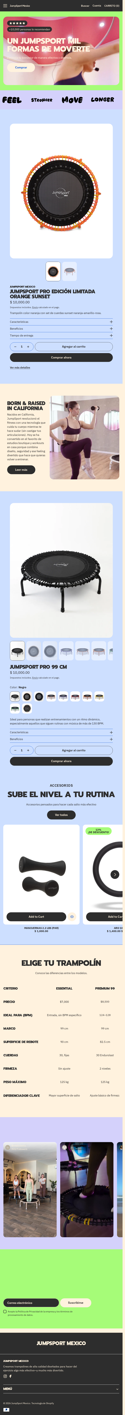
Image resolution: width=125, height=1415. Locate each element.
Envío (35, 307)
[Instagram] (5, 1376)
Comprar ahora (61, 357)
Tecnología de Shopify (42, 1403)
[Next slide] (115, 874)
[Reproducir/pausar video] (86, 1189)
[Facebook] (10, 1376)
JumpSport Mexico (20, 1403)
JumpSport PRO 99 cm (38, 667)
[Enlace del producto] (41, 875)
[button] (5, 5)
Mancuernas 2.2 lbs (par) (41, 928)
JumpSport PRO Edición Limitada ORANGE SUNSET (52, 294)
